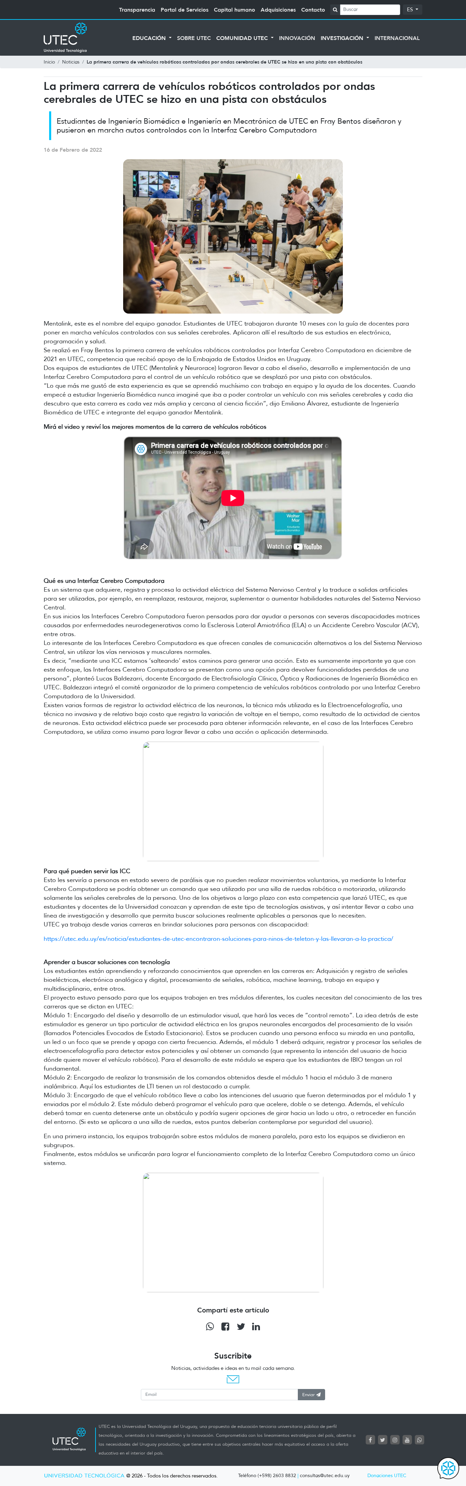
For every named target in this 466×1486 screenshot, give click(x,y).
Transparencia (137, 9)
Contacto (313, 9)
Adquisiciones (278, 9)
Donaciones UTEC (386, 1475)
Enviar (309, 1395)
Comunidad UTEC (243, 38)
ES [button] (410, 9)
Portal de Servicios (184, 9)
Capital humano (234, 9)
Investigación (343, 38)
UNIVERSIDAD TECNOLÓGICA (84, 1476)
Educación (150, 38)
